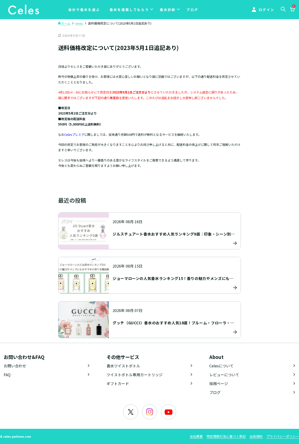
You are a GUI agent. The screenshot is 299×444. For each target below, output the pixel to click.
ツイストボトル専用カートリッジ (135, 374)
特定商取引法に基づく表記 (226, 436)
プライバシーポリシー (282, 436)
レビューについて (224, 374)
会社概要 (196, 436)
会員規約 (256, 436)
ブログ (192, 9)
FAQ (7, 374)
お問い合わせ (15, 366)
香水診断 (168, 9)
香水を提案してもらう (129, 9)
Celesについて (221, 366)
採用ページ (218, 383)
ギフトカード (118, 383)
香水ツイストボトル (123, 366)
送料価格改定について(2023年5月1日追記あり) (118, 47)
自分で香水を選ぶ (84, 9)
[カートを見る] (292, 10)
